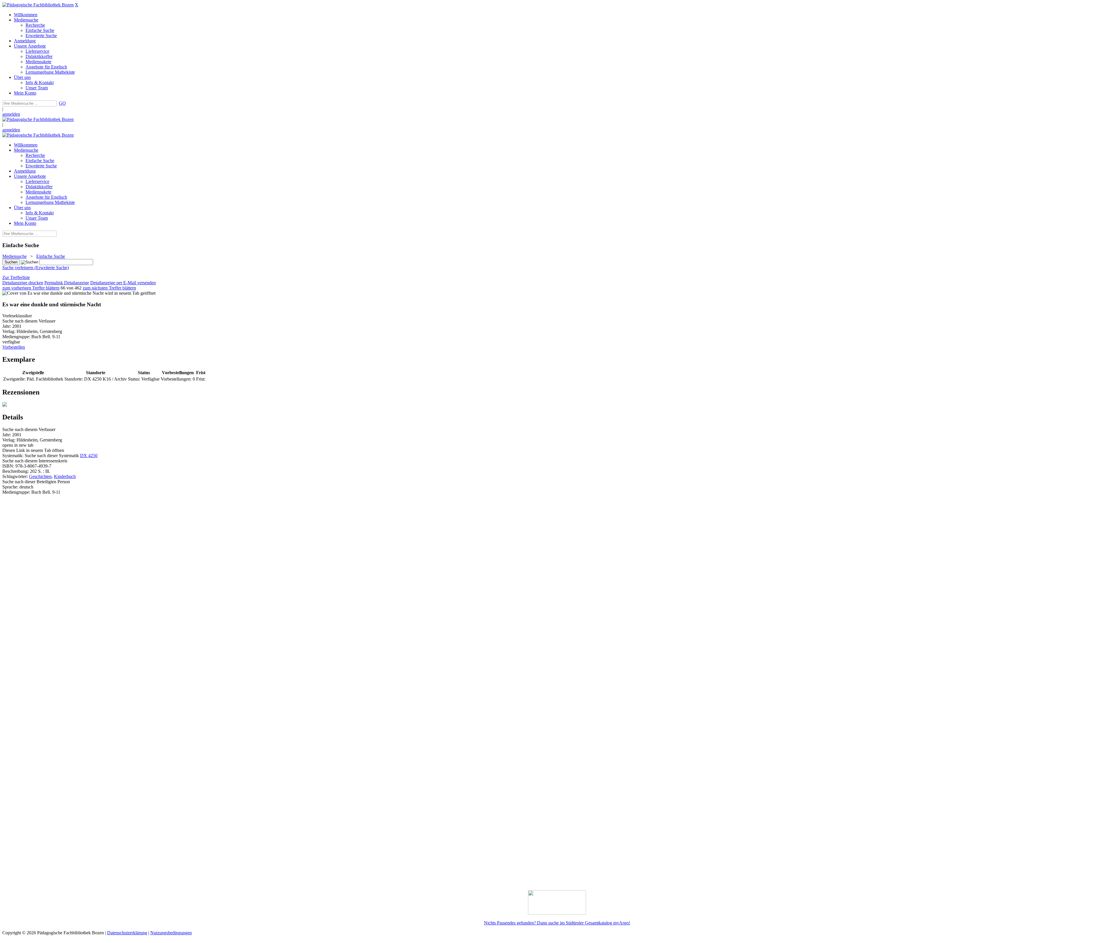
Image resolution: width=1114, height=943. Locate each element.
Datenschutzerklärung (127, 932)
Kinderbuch (65, 476)
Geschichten (40, 476)
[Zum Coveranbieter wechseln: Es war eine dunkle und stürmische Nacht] (53, 293)
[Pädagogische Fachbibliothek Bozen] (38, 4)
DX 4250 (88, 455)
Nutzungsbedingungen (171, 932)
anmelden (11, 114)
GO (62, 103)
